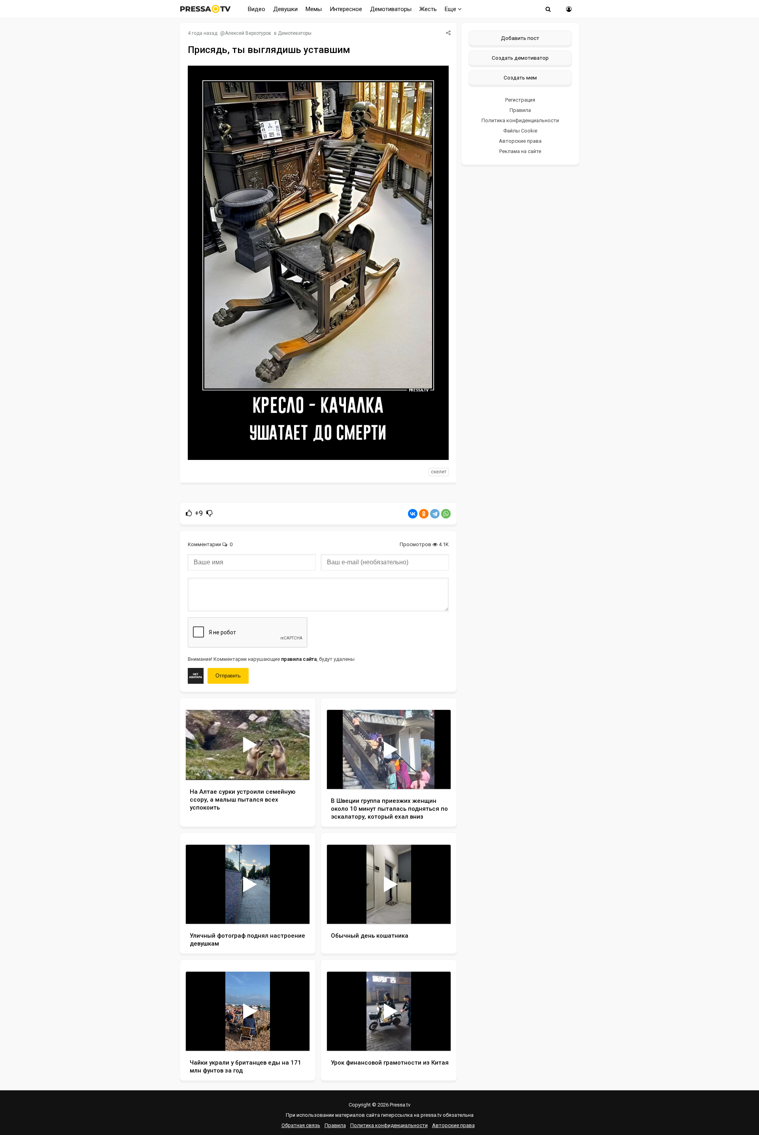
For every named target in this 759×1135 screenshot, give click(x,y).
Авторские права (520, 141)
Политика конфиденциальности (520, 120)
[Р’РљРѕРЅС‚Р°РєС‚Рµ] (412, 513)
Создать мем (520, 77)
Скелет (438, 472)
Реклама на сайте (520, 151)
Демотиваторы (391, 9)
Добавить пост (520, 38)
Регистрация (520, 100)
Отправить (228, 676)
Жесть (428, 9)
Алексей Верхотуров (248, 33)
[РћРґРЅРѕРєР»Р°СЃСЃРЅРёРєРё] (424, 513)
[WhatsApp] (446, 513)
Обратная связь (300, 1125)
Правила (520, 110)
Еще (451, 9)
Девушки (285, 9)
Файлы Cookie (520, 131)
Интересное (346, 9)
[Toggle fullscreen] (294, 766)
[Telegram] (435, 513)
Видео (256, 9)
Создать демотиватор (520, 58)
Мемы (314, 9)
